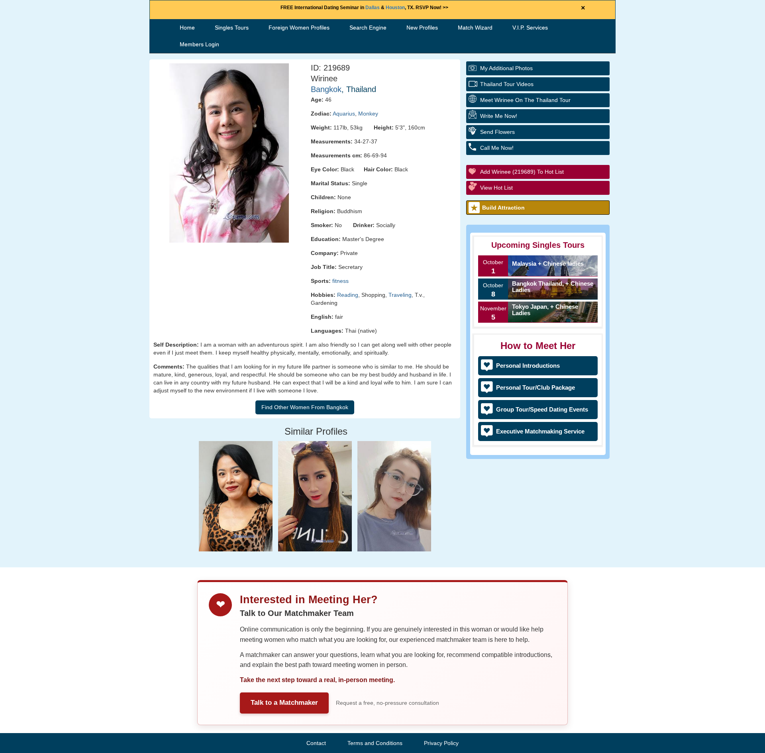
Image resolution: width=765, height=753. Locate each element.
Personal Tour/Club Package (535, 387)
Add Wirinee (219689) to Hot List (522, 172)
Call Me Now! (497, 148)
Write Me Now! (498, 116)
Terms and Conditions (374, 743)
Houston (395, 7)
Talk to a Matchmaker (284, 702)
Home (187, 27)
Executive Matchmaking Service (540, 431)
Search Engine (367, 27)
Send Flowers (497, 132)
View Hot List (496, 187)
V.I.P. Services (530, 27)
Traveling (400, 295)
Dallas (372, 7)
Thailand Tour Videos (507, 84)
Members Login (199, 44)
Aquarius (344, 113)
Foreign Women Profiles (299, 27)
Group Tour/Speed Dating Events (542, 409)
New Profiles (422, 27)
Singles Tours (232, 27)
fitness (340, 281)
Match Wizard (475, 27)
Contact (316, 743)
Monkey (368, 113)
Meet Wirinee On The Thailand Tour (525, 100)
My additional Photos (506, 68)
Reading (347, 295)
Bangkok (326, 89)
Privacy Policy (441, 743)
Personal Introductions (528, 365)
